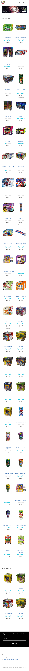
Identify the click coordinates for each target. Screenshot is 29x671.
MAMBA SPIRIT (8, 218)
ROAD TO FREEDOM (8, 243)
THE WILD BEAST (21, 141)
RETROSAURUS (8, 397)
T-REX (8, 422)
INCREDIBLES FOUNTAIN (21, 422)
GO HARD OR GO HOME (21, 296)
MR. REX (21, 397)
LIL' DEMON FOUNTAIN (21, 447)
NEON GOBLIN (8, 372)
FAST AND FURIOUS (8, 296)
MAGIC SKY (21, 218)
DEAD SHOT (8, 141)
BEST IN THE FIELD (8, 321)
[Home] (2, 2)
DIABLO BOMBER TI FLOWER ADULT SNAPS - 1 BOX (21, 500)
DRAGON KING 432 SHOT (20, 37)
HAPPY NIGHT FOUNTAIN (8, 525)
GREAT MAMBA (8, 116)
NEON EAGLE (21, 372)
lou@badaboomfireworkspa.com (11, 659)
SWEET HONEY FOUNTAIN (8, 499)
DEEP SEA (21, 116)
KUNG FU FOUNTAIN (8, 550)
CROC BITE (21, 346)
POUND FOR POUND (20, 270)
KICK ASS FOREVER (8, 346)
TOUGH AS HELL (20, 193)
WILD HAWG (8, 89)
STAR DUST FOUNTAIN (21, 525)
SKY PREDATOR (21, 166)
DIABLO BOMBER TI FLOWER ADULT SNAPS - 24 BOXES (8, 271)
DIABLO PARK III (8, 37)
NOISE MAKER (21, 321)
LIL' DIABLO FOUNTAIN (8, 473)
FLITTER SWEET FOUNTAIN (21, 473)
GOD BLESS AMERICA (20, 63)
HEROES (8, 193)
